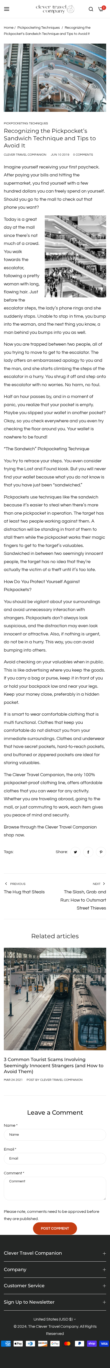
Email (10, 1149)
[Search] (91, 9)
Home (9, 27)
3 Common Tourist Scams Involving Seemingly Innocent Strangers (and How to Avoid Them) (53, 1065)
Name (11, 1125)
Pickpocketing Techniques (38, 27)
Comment (14, 1173)
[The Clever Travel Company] (55, 9)
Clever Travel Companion (71, 827)
